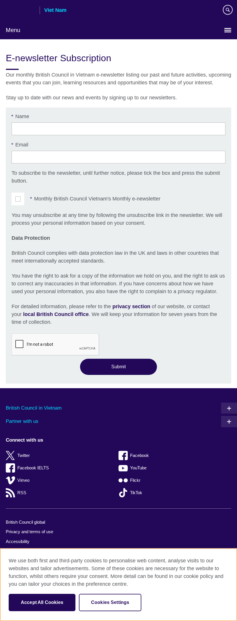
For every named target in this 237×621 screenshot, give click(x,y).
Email (20, 145)
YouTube (138, 467)
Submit (118, 366)
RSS (21, 492)
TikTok (136, 492)
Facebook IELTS (33, 467)
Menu (13, 30)
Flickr (135, 480)
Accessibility (17, 541)
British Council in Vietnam (34, 408)
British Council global (25, 522)
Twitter (23, 455)
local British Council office (56, 314)
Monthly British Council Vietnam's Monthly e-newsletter (95, 199)
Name (20, 116)
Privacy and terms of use (29, 531)
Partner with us (22, 421)
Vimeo (23, 480)
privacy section (131, 306)
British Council (20, 10)
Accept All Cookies (42, 602)
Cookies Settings (110, 602)
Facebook (139, 455)
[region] (118, 584)
